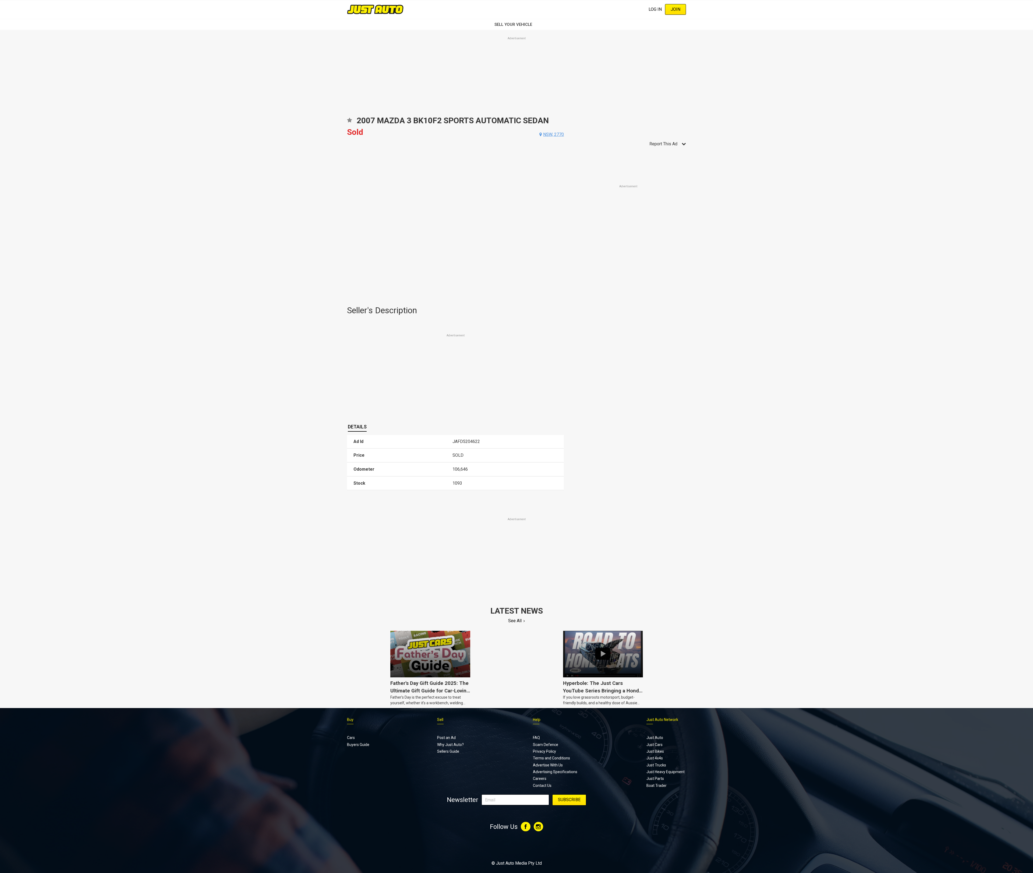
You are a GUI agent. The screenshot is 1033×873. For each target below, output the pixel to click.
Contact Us (542, 785)
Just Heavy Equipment (665, 772)
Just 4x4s (654, 758)
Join (675, 9)
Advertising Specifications (555, 772)
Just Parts (655, 778)
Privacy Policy (544, 751)
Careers (539, 778)
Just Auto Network (662, 719)
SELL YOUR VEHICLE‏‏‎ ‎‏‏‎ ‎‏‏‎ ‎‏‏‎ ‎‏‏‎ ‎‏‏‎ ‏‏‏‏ (516, 24)
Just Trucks (656, 765)
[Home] (375, 9)
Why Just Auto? (450, 744)
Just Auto (654, 737)
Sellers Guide (448, 751)
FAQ (536, 737)
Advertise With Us (548, 765)
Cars (351, 737)
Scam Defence (545, 744)
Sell (440, 719)
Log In (655, 9)
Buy (350, 719)
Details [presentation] (357, 427)
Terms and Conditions (551, 758)
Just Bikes (655, 751)
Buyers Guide (358, 744)
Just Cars (654, 744)
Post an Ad (446, 737)
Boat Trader (656, 785)
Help (536, 719)
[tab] (357, 426)
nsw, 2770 (553, 134)
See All (515, 620)
